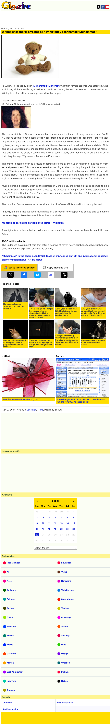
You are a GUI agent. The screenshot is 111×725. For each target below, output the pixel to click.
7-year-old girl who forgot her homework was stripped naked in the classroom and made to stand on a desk (41, 313)
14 (67, 523)
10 (43, 523)
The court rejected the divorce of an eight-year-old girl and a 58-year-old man (40, 343)
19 (55, 529)
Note (41, 409)
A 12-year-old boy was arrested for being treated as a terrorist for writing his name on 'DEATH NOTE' (93, 312)
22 (73, 529)
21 (67, 529)
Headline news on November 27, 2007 (21, 399)
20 (61, 529)
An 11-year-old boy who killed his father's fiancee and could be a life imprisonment (66, 312)
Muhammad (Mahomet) (46, 85)
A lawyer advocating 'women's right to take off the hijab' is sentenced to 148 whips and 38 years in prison (66, 340)
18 (49, 529)
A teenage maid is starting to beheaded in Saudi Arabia (93, 342)
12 (55, 523)
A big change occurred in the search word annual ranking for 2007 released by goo (81, 400)
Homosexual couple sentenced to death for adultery (13, 306)
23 (37, 534)
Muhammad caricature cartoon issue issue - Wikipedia (33, 222)
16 (37, 529)
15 (74, 523)
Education (31, 409)
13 (61, 523)
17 (43, 529)
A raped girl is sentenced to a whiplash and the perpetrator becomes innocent (14, 343)
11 (49, 523)
